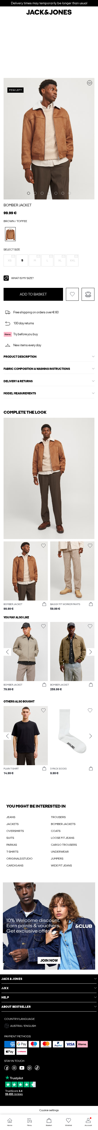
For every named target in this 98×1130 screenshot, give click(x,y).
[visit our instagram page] (14, 1069)
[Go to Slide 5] (55, 193)
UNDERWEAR (60, 851)
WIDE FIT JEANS (61, 865)
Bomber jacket (18, 205)
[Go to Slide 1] (28, 193)
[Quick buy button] (44, 604)
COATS (55, 831)
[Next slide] (90, 652)
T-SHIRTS (12, 851)
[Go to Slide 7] (69, 193)
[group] (26, 656)
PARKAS (11, 844)
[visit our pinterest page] (29, 1069)
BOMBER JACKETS (63, 824)
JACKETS (12, 824)
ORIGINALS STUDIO (19, 858)
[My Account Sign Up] (49, 926)
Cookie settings (49, 1110)
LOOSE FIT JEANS (62, 838)
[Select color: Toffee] (10, 234)
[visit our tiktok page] (37, 1069)
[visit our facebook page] (6, 1069)
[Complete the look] (89, 82)
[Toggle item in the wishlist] (72, 294)
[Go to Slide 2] (35, 193)
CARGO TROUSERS (64, 844)
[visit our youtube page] (22, 1069)
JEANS (10, 817)
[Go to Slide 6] (62, 193)
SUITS (10, 838)
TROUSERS (58, 817)
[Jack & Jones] (49, 14)
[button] (9, 260)
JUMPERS (57, 858)
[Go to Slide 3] (42, 193)
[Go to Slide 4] (49, 193)
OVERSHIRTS (15, 831)
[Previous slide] (7, 652)
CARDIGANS (14, 865)
